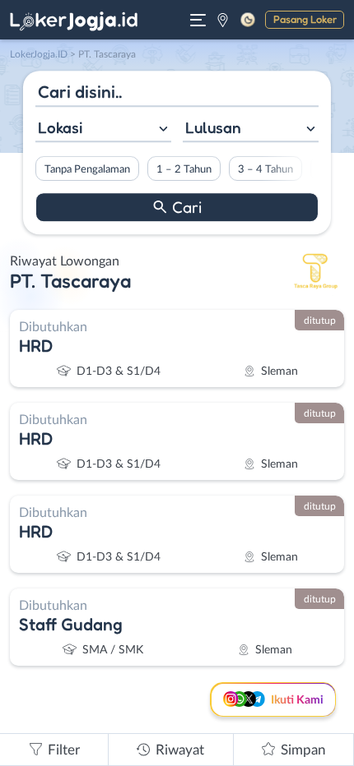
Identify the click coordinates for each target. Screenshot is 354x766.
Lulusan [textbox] (213, 127)
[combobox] (103, 129)
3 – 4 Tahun (265, 169)
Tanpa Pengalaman (87, 169)
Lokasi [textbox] (60, 127)
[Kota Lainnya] (223, 19)
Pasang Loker (305, 18)
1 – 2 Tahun (184, 169)
